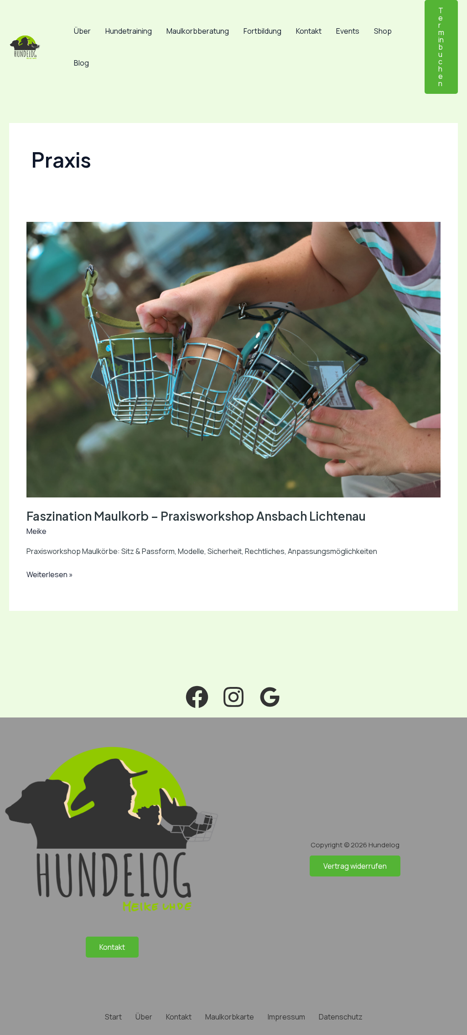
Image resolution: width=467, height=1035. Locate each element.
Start (113, 1017)
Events (347, 31)
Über (82, 31)
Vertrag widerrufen (355, 866)
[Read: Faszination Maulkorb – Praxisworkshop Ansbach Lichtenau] (233, 359)
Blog (81, 63)
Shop (383, 31)
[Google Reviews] (270, 697)
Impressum (286, 1017)
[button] (441, 47)
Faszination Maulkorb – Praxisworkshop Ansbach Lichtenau (196, 515)
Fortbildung (262, 31)
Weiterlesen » (49, 574)
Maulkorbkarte (229, 1017)
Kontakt (309, 31)
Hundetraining (128, 31)
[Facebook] (197, 697)
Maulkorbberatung (197, 31)
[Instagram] (233, 697)
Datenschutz (341, 1017)
